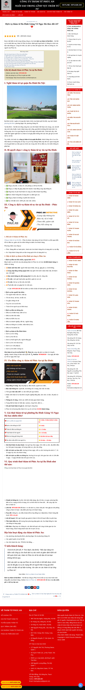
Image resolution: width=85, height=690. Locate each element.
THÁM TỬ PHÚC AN (13, 610)
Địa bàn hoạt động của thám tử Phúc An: (15, 65)
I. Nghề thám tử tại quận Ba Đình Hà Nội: (15, 55)
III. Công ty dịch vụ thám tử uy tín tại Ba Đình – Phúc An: (19, 59)
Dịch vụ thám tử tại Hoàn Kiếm (35, 574)
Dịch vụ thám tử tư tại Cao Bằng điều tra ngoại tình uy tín (77, 185)
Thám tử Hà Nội (71, 330)
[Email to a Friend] (32, 587)
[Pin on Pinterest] (35, 587)
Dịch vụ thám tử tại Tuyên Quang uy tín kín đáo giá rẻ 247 (76, 176)
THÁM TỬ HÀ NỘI (16, 12)
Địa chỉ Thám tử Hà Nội (36, 615)
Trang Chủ (6, 12)
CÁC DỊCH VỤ (41, 12)
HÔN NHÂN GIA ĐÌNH (8, 15)
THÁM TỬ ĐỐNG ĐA (75, 206)
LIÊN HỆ (20, 15)
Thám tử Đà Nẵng (72, 348)
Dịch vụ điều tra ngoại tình (14, 421)
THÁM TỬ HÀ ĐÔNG (75, 246)
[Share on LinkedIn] (38, 587)
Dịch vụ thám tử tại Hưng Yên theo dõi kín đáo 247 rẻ (76, 168)
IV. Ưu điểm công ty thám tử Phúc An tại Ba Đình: (17, 60)
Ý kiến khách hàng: (9, 66)
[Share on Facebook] (26, 587)
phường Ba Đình (9, 123)
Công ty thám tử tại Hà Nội (12, 240)
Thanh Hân (79, 635)
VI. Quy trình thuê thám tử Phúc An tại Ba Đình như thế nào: (20, 63)
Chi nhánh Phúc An (32, 21)
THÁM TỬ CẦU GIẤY (75, 202)
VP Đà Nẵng (33, 674)
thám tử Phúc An (31, 580)
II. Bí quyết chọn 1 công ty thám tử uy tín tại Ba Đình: (18, 57)
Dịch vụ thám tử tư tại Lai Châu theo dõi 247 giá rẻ (76, 154)
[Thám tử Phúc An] (6, 5)
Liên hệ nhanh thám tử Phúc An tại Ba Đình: (16, 54)
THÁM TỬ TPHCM (29, 12)
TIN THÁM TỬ (68, 12)
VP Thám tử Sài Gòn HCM (37, 644)
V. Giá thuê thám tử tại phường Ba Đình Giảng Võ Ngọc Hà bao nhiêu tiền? (24, 62)
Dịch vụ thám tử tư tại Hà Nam (76, 161)
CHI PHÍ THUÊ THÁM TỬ (54, 12)
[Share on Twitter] (29, 587)
